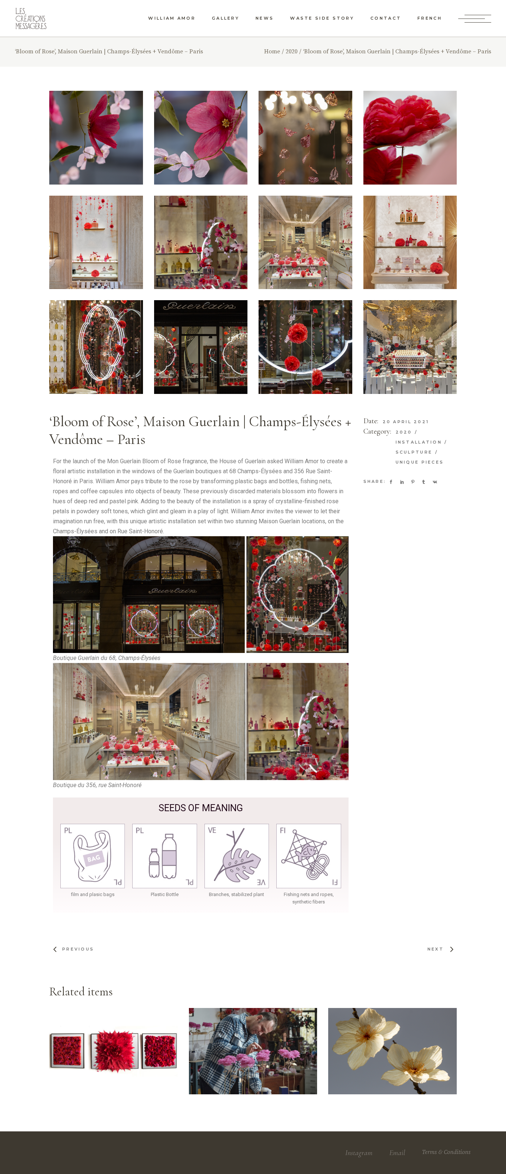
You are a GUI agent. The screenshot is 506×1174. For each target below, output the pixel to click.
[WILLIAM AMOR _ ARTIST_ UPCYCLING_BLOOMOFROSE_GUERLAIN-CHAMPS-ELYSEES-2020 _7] (305, 138)
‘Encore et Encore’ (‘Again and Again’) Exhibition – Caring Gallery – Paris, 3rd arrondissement (394, 1063)
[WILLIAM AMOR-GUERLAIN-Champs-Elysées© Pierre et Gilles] (410, 347)
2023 (357, 1028)
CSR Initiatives (401, 1034)
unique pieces (420, 462)
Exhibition (363, 1036)
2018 (68, 1038)
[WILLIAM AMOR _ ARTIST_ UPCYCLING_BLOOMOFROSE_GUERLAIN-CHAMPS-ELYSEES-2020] (96, 347)
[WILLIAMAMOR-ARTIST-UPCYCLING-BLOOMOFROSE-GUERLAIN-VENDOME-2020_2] (201, 138)
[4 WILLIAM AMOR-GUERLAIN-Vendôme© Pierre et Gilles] (410, 242)
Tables (84, 1047)
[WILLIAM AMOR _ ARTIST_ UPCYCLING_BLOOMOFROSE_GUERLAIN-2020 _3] (410, 138)
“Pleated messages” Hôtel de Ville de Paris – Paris (114, 1064)
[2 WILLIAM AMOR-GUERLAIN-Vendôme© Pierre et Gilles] (96, 242)
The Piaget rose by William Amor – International (253, 1064)
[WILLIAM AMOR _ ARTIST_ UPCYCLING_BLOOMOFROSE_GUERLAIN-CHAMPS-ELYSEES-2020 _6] (305, 347)
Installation (420, 442)
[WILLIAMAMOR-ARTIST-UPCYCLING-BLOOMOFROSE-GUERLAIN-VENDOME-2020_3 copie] (96, 138)
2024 (207, 1038)
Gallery (98, 1042)
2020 (405, 432)
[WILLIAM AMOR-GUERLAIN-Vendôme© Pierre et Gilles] (305, 242)
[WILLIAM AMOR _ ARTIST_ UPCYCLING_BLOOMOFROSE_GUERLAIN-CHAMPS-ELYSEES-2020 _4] (201, 347)
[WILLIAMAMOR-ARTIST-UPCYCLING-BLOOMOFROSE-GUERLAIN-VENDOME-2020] (201, 242)
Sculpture (415, 452)
